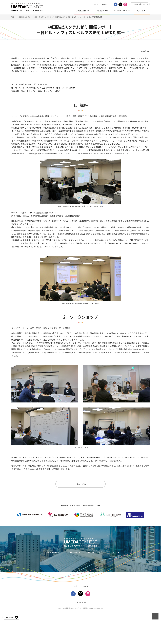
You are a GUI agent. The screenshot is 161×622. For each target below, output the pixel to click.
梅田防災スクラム (24, 17)
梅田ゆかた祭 (102, 10)
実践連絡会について (84, 10)
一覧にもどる (80, 484)
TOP (12, 17)
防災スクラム (142, 10)
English (104, 4)
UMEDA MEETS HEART (122, 10)
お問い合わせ (139, 4)
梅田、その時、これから (42, 17)
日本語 (96, 4)
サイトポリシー (80, 602)
